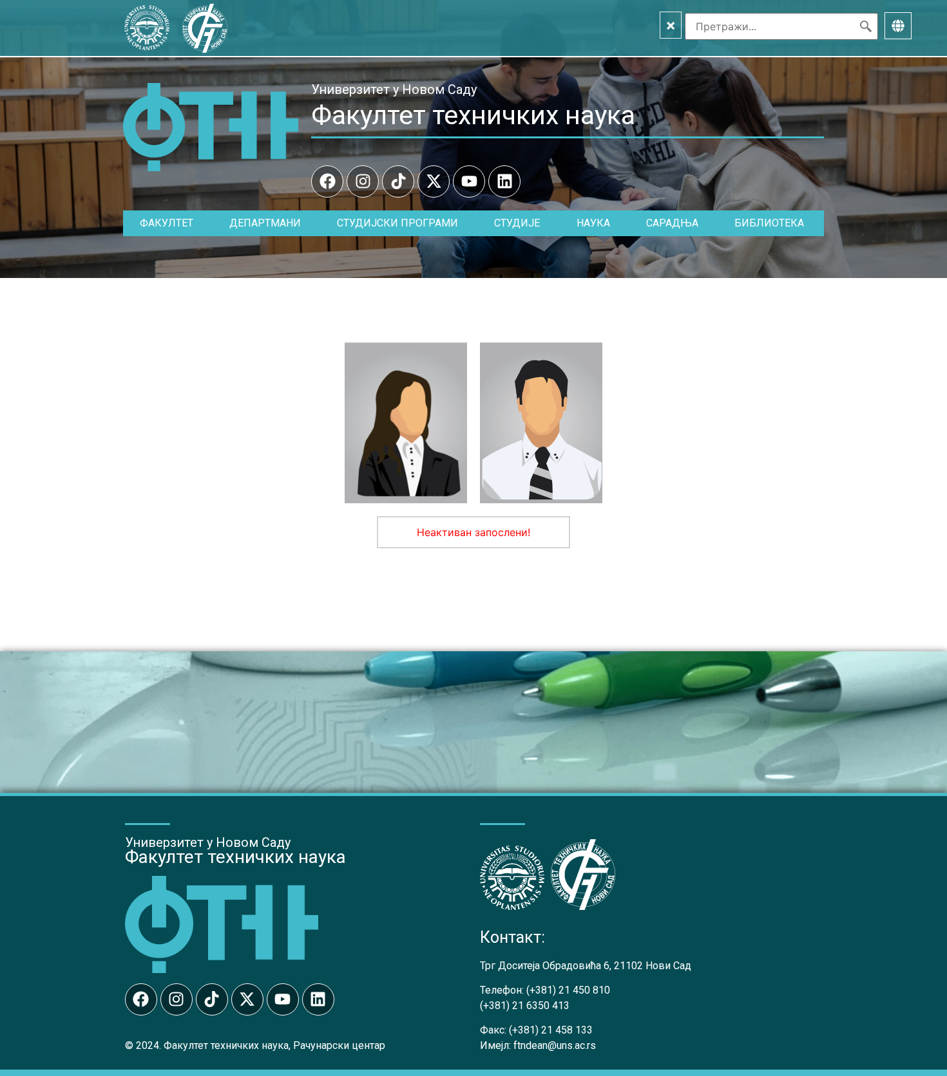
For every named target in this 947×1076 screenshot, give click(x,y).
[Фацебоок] (327, 181)
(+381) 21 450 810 (568, 990)
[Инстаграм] (363, 181)
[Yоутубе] (469, 181)
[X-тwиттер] (433, 181)
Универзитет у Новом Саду (394, 89)
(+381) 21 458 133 (551, 1030)
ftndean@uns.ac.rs (554, 1045)
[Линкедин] (504, 181)
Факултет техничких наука (473, 115)
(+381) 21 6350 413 (524, 1005)
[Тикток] (398, 181)
